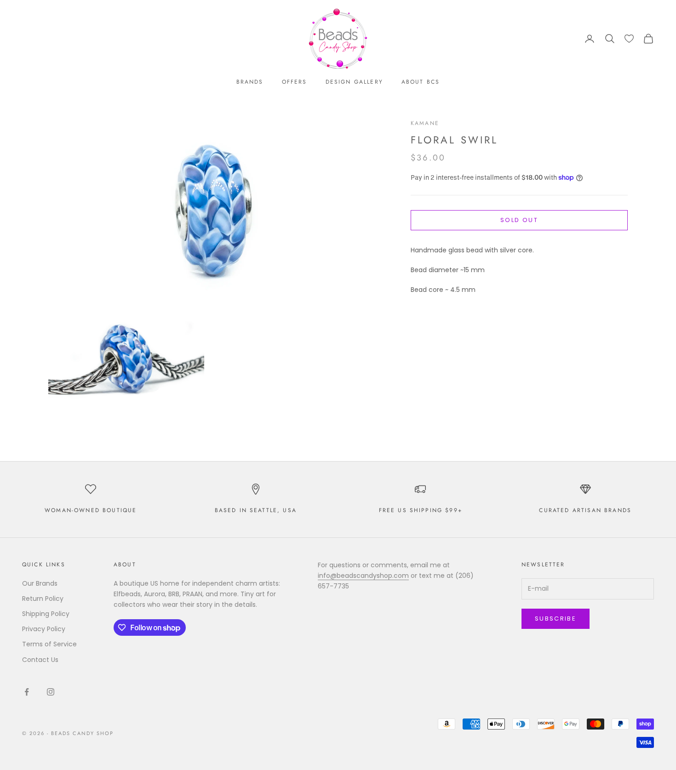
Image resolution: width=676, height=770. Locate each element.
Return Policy (42, 598)
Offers (294, 82)
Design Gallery (354, 82)
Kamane (425, 123)
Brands (250, 82)
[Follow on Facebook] (26, 691)
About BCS (420, 82)
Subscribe (555, 618)
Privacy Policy (43, 628)
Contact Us (40, 659)
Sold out (519, 220)
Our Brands (39, 583)
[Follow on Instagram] (50, 691)
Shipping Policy (45, 613)
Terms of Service (49, 644)
